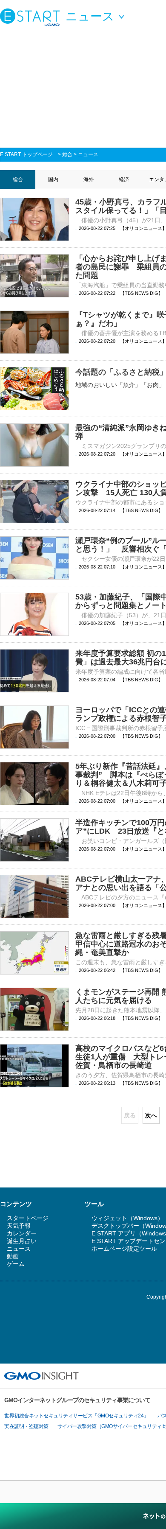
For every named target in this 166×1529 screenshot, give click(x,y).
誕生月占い (22, 1241)
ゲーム (16, 1263)
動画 (13, 1256)
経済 (124, 179)
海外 (88, 179)
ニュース (88, 154)
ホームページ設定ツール (124, 1248)
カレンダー (22, 1233)
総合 (67, 154)
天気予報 (19, 1225)
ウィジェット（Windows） (127, 1218)
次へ (151, 1115)
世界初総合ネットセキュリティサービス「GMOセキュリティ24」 (76, 1416)
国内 (53, 179)
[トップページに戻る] (32, 17)
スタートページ (28, 1218)
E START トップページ (26, 154)
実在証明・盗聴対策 (26, 1426)
